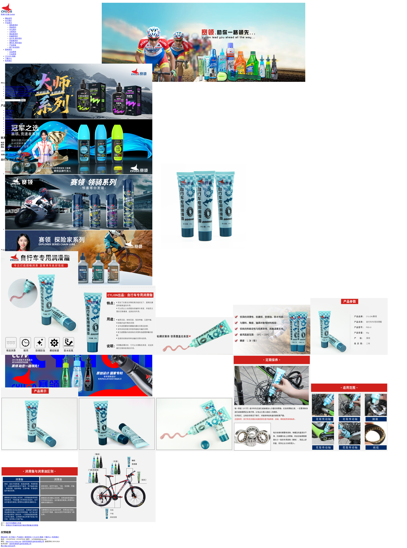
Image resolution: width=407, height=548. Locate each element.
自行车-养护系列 (15, 38)
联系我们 (8, 61)
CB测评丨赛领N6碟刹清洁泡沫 (16, 93)
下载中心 (8, 58)
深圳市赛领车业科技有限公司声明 (18, 87)
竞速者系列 (13, 41)
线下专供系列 (14, 47)
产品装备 (12, 45)
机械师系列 (13, 36)
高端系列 (12, 27)
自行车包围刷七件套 (13, 523)
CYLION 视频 (10, 56)
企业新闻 (12, 52)
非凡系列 (12, 29)
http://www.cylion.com (13, 147)
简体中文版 (5, 14)
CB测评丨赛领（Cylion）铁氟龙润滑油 (19, 89)
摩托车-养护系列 (15, 43)
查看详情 (47, 154)
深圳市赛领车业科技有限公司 (33, 541)
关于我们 (8, 20)
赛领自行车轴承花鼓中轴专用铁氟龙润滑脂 (22, 525)
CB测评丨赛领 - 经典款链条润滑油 (18, 96)
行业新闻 (12, 54)
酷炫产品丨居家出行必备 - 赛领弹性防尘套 (21, 91)
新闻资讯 (8, 49)
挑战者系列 (13, 34)
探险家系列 (13, 25)
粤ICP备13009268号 (8, 546)
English (12, 14)
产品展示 (8, 23)
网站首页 (8, 18)
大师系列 (12, 32)
